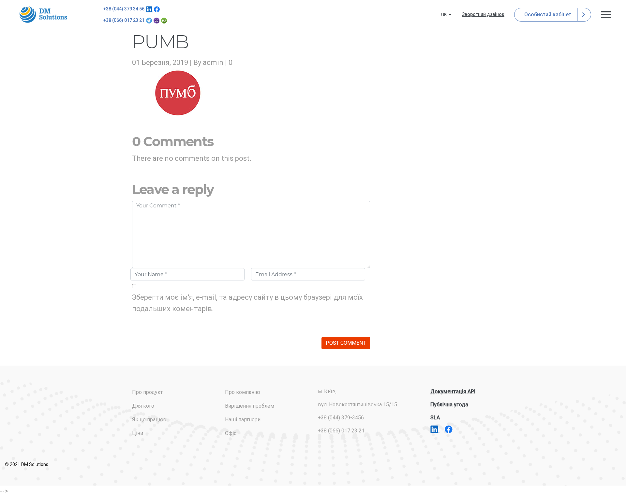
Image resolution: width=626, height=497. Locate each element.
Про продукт (147, 392)
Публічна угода (449, 404)
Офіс (230, 433)
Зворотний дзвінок (483, 14)
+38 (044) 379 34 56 (123, 8)
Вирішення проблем (249, 406)
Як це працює (149, 419)
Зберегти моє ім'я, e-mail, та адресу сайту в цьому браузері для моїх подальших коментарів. (247, 303)
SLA (435, 417)
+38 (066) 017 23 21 (123, 20)
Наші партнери (243, 419)
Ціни (137, 433)
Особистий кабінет (548, 14)
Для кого (143, 406)
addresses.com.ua (44, 14)
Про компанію (242, 392)
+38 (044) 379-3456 (341, 417)
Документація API (452, 391)
